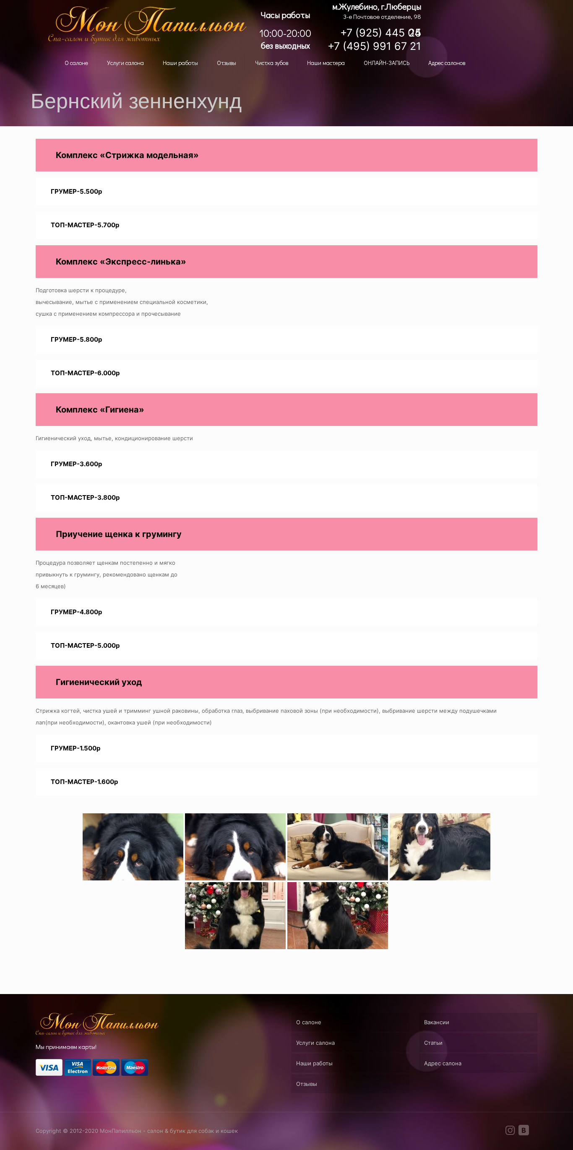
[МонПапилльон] (147, 25)
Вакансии (436, 1022)
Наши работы (314, 1063)
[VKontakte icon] (523, 1132)
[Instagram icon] (510, 1132)
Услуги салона (315, 1042)
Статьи (433, 1042)
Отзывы (306, 1083)
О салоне (308, 1022)
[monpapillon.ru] (97, 1034)
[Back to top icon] (539, 1136)
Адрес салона (442, 1063)
